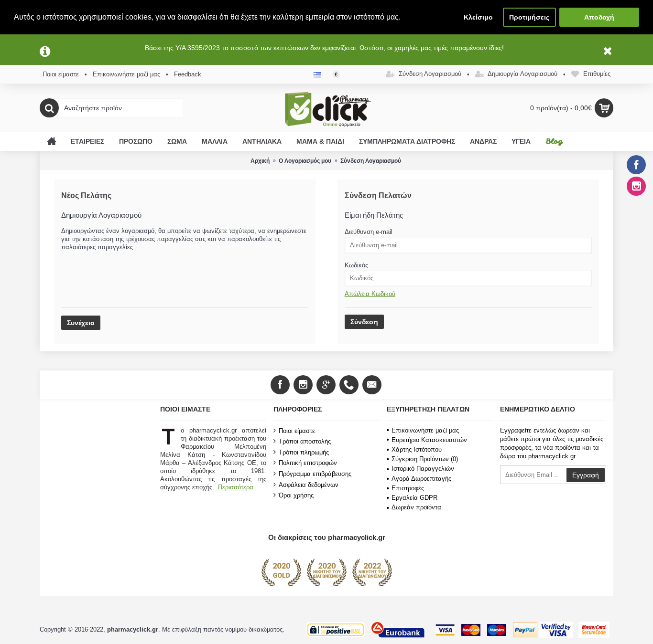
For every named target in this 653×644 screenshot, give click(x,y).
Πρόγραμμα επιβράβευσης (315, 473)
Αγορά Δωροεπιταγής (421, 478)
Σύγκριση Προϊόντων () (425, 459)
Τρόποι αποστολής (305, 441)
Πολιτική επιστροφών (308, 462)
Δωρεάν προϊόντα (416, 507)
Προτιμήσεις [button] (529, 17)
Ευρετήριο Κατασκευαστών (429, 439)
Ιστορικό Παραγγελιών (423, 468)
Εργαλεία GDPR (414, 497)
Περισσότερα (235, 487)
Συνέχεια (81, 323)
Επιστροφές (408, 488)
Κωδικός (356, 265)
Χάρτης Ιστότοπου (417, 449)
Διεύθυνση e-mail (368, 231)
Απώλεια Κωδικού (370, 293)
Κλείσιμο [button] (478, 17)
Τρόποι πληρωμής (304, 452)
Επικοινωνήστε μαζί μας (425, 430)
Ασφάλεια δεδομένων (308, 484)
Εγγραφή (585, 475)
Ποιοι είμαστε (297, 430)
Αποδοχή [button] (599, 17)
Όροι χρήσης (296, 495)
